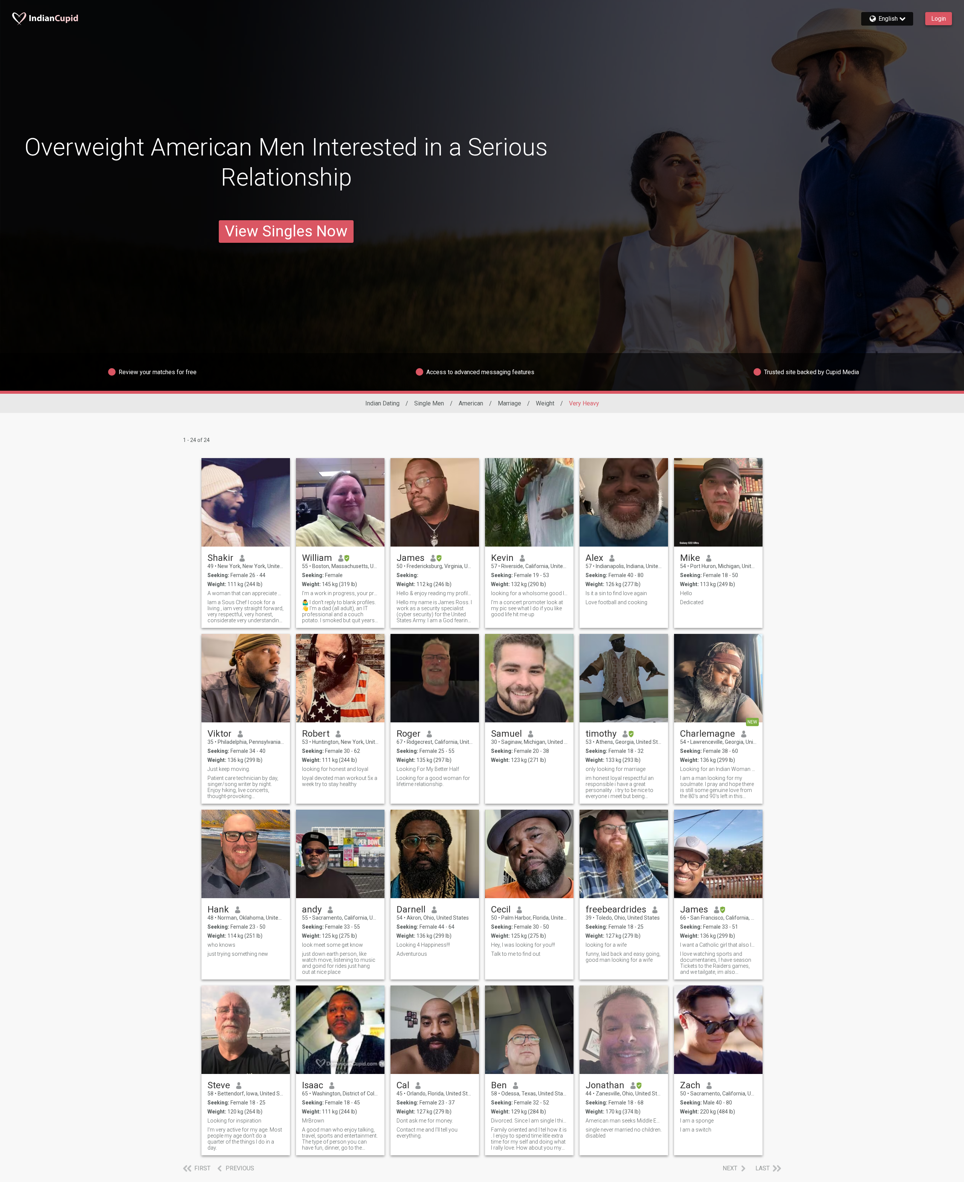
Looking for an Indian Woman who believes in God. (718, 769)
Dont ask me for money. (425, 1121)
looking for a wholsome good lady (529, 593)
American (471, 403)
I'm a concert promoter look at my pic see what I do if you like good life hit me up (527, 608)
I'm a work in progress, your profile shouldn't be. (340, 593)
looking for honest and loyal (335, 769)
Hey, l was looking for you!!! (523, 945)
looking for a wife (606, 945)
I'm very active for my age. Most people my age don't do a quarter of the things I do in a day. (244, 1139)
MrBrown (313, 1121)
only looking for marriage (615, 769)
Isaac (312, 1085)
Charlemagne (707, 733)
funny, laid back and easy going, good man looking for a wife (623, 957)
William (317, 558)
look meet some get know (332, 945)
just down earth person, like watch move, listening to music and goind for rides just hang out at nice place (338, 963)
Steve (218, 1085)
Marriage (509, 403)
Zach (690, 1085)
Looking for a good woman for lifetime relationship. (433, 781)
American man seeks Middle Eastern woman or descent (624, 1121)
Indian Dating (382, 403)
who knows (221, 945)
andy (312, 909)
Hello (686, 593)
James (410, 558)
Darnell (411, 909)
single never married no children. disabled (624, 1133)
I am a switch (695, 1130)
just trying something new (237, 954)
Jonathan (605, 1085)
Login (938, 18)
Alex (594, 558)
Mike (690, 558)
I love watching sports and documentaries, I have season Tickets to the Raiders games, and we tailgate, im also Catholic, (715, 963)
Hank (218, 909)
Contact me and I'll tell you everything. (427, 1133)
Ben (499, 1085)
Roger (409, 733)
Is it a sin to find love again (616, 593)
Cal (403, 1085)
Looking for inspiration (234, 1121)
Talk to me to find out (515, 954)
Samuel (506, 733)
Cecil (501, 909)
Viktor (219, 733)
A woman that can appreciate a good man (245, 593)
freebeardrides (616, 909)
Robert (315, 733)
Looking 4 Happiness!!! (423, 945)
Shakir (220, 558)
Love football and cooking (616, 602)
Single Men (429, 403)
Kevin (502, 558)
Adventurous (412, 954)
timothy (601, 733)
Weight (545, 403)
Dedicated (691, 602)
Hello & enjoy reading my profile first (435, 593)
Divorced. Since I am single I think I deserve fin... (529, 1121)
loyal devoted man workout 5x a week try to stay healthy (339, 781)
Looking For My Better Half (428, 769)
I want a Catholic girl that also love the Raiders (718, 945)
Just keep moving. (228, 769)
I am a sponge (697, 1121)
